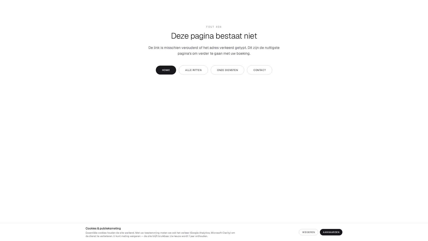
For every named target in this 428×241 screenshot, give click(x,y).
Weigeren (308, 232)
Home (166, 70)
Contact (259, 70)
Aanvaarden (331, 232)
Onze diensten (227, 70)
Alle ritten (193, 70)
